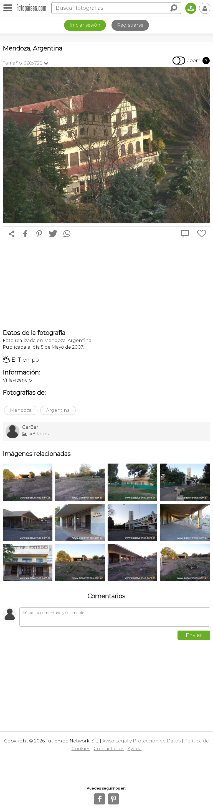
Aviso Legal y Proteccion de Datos (141, 741)
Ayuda (135, 748)
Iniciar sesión (85, 25)
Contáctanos (109, 748)
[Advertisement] (106, 284)
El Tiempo (21, 359)
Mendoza (21, 410)
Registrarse (130, 25)
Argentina (58, 410)
